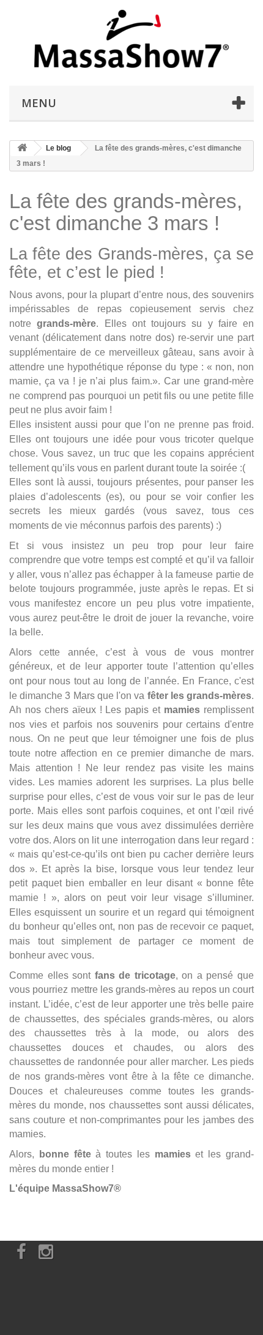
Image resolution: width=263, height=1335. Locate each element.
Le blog (58, 148)
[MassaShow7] (131, 39)
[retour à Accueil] (22, 148)
